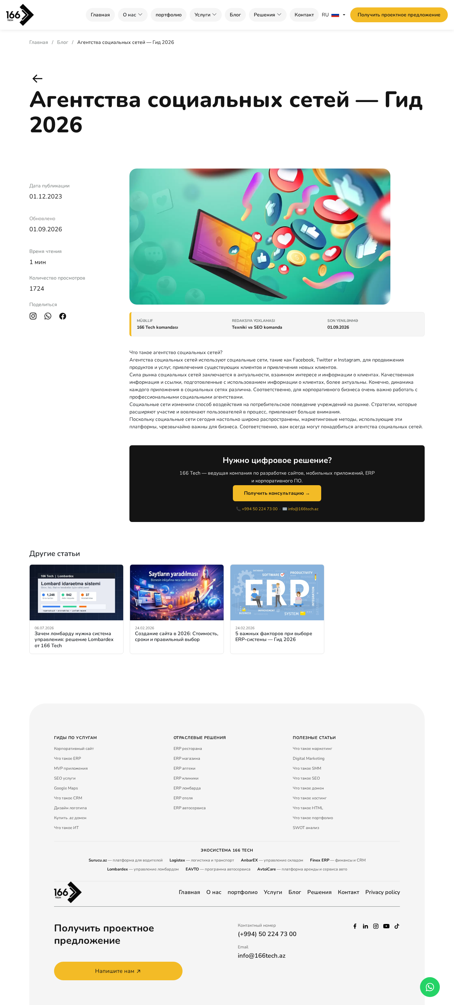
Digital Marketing (309, 758)
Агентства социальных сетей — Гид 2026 (125, 42)
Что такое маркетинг (312, 748)
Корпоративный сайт (74, 748)
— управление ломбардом (143, 869)
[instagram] (376, 925)
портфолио (169, 14)
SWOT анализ (306, 828)
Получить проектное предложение (399, 14)
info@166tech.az (303, 509)
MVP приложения (71, 768)
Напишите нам (114, 971)
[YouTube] (386, 925)
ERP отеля (183, 798)
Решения (264, 14)
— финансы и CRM (338, 860)
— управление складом (272, 860)
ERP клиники (186, 778)
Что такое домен (308, 788)
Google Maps (66, 788)
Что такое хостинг (310, 798)
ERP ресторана (188, 748)
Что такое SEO (306, 778)
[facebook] (355, 925)
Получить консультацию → (277, 493)
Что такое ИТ (66, 828)
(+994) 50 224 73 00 (267, 934)
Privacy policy (382, 892)
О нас (213, 892)
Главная (100, 14)
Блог (235, 14)
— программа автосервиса (218, 869)
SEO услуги (65, 778)
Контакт (304, 14)
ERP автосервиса (190, 808)
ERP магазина (187, 758)
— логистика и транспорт (202, 860)
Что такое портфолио (313, 818)
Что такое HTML (308, 808)
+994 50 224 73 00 (260, 509)
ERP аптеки (184, 768)
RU (325, 14)
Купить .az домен (70, 818)
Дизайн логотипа (70, 808)
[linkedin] (365, 925)
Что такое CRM (68, 798)
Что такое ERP (67, 758)
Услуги (202, 14)
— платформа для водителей (126, 860)
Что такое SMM (307, 768)
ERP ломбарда (187, 788)
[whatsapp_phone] (430, 987)
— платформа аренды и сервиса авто (302, 869)
